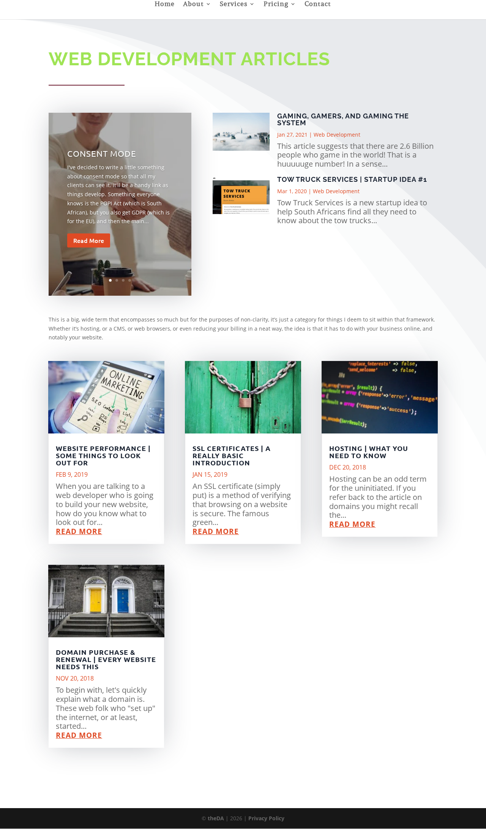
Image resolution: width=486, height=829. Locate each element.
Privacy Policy (266, 818)
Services (234, 4)
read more (79, 531)
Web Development (337, 134)
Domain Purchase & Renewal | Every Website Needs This (106, 659)
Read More (88, 240)
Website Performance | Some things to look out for (103, 455)
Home (165, 4)
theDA (216, 818)
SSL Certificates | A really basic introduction (232, 455)
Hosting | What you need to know (368, 452)
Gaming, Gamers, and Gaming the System (343, 119)
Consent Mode (101, 153)
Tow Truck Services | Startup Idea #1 (352, 179)
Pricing (276, 4)
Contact (318, 4)
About (193, 4)
